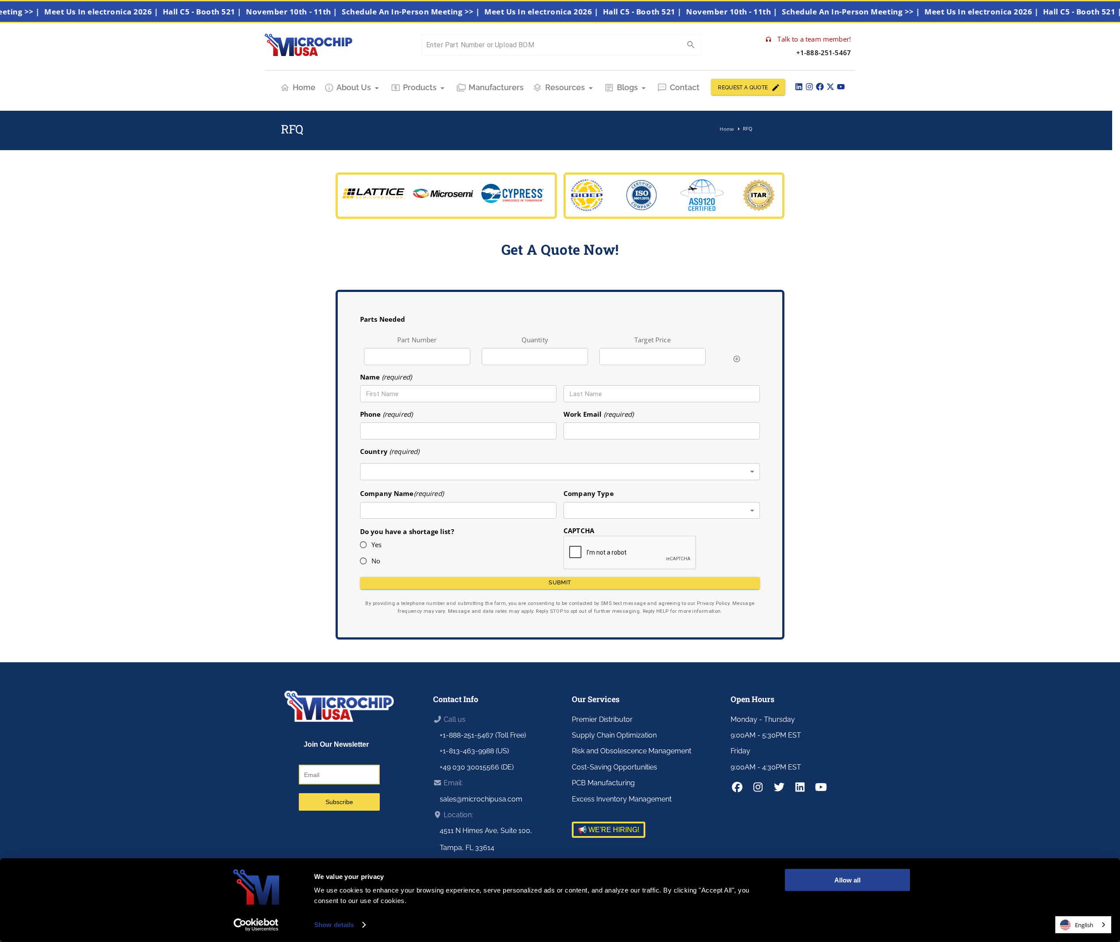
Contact (685, 87)
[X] (830, 87)
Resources (565, 87)
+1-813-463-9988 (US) (474, 751)
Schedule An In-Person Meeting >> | (428, 12)
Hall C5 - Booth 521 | (219, 12)
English (1084, 925)
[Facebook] (820, 87)
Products (420, 87)
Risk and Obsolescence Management (631, 751)
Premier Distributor (602, 719)
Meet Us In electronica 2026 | (119, 12)
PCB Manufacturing (603, 783)
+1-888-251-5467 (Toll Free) (483, 735)
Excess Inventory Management (622, 799)
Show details (334, 924)
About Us (353, 87)
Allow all (847, 880)
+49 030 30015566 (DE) (477, 767)
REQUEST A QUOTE (743, 87)
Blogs (627, 87)
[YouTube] (841, 87)
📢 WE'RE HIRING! (608, 829)
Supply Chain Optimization (614, 735)
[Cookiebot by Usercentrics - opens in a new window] (256, 924)
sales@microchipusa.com (481, 799)
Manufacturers (496, 87)
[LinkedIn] (799, 87)
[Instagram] (809, 87)
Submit (560, 582)
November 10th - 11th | (308, 12)
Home (304, 87)
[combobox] (560, 471)
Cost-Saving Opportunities (614, 767)
